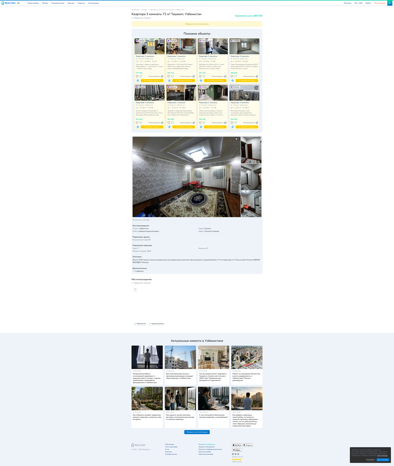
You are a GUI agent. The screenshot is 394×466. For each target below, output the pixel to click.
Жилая (144, 10)
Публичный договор (206, 454)
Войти (368, 3)
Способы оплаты (171, 454)
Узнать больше (382, 455)
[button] (18, 3)
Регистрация (380, 3)
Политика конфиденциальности (210, 449)
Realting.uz (135, 10)
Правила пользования (207, 447)
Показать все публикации (197, 432)
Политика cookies (205, 452)
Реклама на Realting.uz (207, 444)
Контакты (168, 452)
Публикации (169, 444)
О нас (167, 449)
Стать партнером (171, 447)
